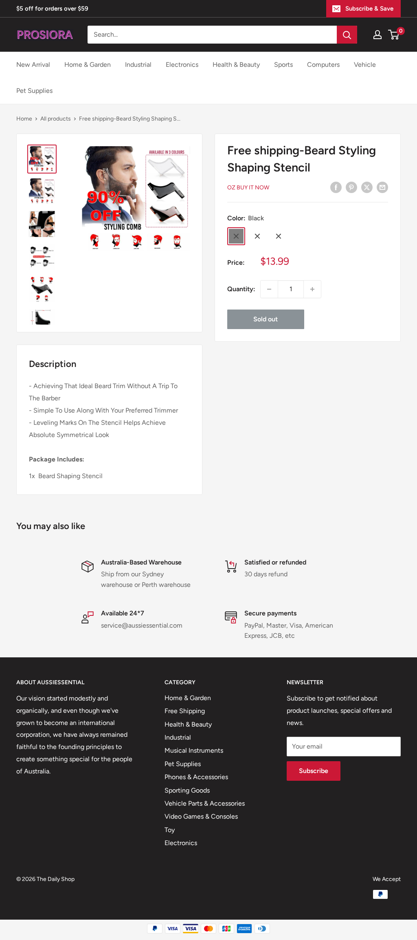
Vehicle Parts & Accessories (205, 803)
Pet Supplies (34, 90)
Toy (170, 830)
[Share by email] (382, 187)
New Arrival (33, 64)
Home (24, 118)
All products (55, 118)
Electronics (182, 64)
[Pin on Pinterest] (351, 187)
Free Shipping (185, 711)
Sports (283, 64)
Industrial (138, 64)
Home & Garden (87, 64)
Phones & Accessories (196, 777)
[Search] (347, 35)
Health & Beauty (236, 64)
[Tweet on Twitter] (367, 187)
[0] (394, 35)
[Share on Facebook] (336, 187)
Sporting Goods (187, 790)
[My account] (377, 34)
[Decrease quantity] (269, 289)
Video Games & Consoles (201, 816)
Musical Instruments (194, 750)
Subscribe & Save (369, 8)
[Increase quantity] (312, 289)
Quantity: (241, 289)
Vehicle (365, 64)
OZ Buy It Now (248, 187)
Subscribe (313, 771)
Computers (323, 64)
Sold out (265, 319)
